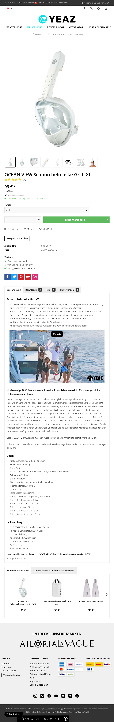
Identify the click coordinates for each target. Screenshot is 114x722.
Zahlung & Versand (39, 667)
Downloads (33, 289)
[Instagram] (35, 277)
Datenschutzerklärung (41, 674)
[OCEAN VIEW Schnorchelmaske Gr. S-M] (23, 588)
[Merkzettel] (98, 8)
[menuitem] (106, 8)
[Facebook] (7, 277)
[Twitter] (14, 277)
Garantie (5, 663)
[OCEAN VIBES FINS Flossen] (91, 588)
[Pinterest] (21, 277)
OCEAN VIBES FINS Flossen (91, 601)
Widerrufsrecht (37, 670)
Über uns (6, 667)
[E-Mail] (28, 277)
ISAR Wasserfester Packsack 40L (57, 603)
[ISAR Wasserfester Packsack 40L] (57, 588)
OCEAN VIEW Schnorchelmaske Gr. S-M (23, 603)
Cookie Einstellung (39, 684)
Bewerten (47, 228)
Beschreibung (14, 289)
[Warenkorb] (106, 8)
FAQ (50, 289)
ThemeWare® (83, 712)
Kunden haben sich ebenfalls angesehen (53, 570)
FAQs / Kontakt (8, 670)
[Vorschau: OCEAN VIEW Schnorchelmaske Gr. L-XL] (10, 162)
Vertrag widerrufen (11, 675)
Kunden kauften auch (18, 570)
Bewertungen (69, 289)
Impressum (35, 681)
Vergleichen (12, 229)
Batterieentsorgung (39, 663)
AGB (32, 677)
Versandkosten (51, 708)
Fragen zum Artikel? (18, 238)
